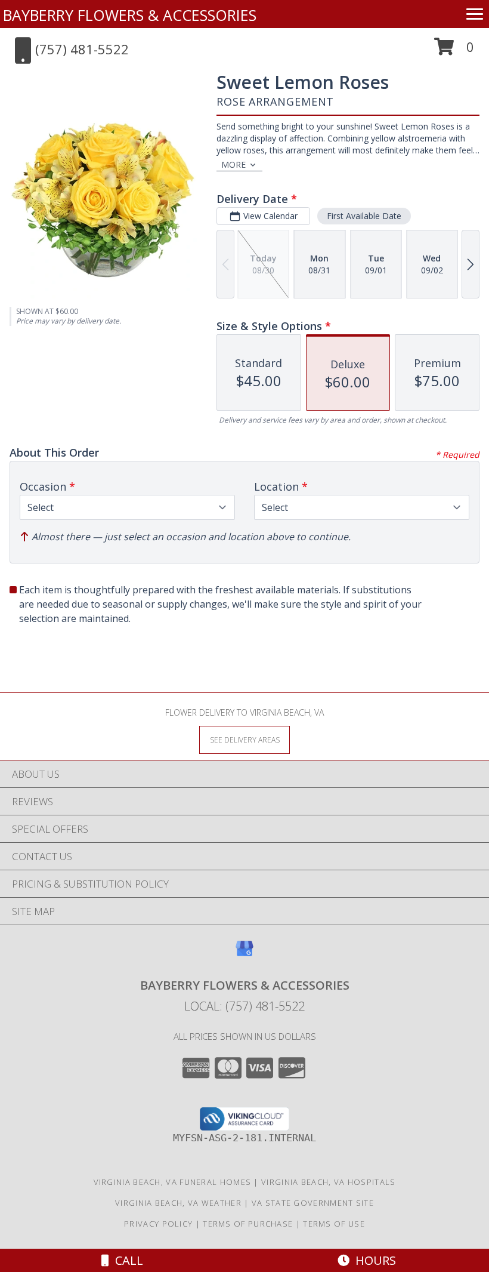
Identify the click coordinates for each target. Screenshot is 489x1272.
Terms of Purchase (248, 1223)
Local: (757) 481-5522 (244, 1006)
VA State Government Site (313, 1202)
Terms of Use (334, 1223)
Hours (372, 1260)
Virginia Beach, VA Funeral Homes (173, 1181)
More (233, 164)
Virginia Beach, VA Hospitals (328, 1181)
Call (126, 1260)
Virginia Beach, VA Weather (178, 1202)
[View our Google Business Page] (244, 954)
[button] (454, 51)
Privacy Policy (158, 1223)
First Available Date (364, 215)
